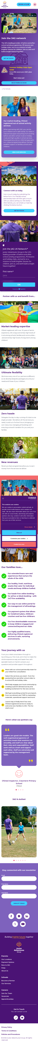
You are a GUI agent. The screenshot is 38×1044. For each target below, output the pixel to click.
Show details (28, 527)
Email (3, 875)
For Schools (6, 89)
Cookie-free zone (19, 544)
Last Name (4, 893)
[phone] (16, 1018)
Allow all (19, 532)
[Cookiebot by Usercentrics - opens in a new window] (28, 498)
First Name (4, 884)
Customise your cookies (18, 538)
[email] (22, 1018)
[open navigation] (35, 4)
